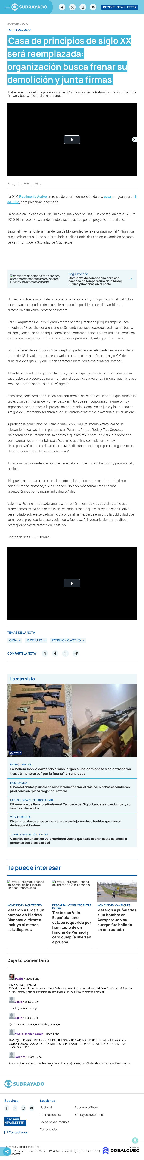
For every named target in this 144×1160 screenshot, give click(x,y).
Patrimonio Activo (33, 197)
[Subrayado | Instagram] (82, 7)
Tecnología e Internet (54, 1122)
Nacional (46, 1107)
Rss (37, 1147)
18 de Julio (34, 640)
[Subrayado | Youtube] (93, 7)
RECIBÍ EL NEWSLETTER (119, 7)
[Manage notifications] (135, 1140)
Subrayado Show (86, 1107)
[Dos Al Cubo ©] (121, 1153)
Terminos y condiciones (19, 1147)
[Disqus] (72, 1019)
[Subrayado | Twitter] (72, 7)
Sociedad (13, 24)
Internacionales (51, 1115)
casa (25, 24)
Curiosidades (49, 1129)
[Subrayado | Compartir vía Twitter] (45, 653)
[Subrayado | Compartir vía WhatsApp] (65, 653)
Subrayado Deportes (89, 1115)
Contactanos (18, 1132)
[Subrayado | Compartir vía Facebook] (55, 653)
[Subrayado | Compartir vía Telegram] (76, 653)
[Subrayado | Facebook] (62, 7)
